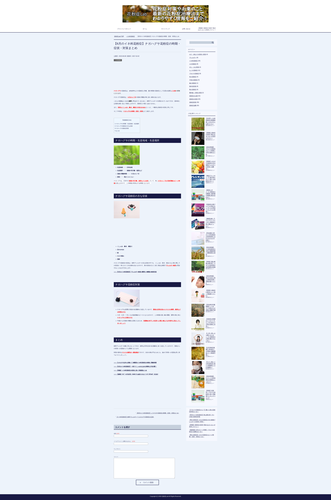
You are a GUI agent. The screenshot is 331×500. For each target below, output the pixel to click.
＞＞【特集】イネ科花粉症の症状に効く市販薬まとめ (130, 370)
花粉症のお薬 (193, 96)
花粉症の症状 (193, 99)
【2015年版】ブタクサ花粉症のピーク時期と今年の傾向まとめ (210, 150)
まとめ (117, 130)
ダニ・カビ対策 (194, 67)
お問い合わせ (186, 29)
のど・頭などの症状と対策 (197, 54)
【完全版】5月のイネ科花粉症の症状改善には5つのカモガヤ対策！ (210, 236)
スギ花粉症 (192, 64)
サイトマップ (165, 29)
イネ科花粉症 (118, 60)
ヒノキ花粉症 (193, 70)
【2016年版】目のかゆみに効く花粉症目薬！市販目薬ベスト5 (210, 279)
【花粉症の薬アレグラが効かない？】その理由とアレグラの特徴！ (210, 208)
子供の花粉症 (193, 80)
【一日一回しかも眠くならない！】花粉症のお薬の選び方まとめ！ (210, 337)
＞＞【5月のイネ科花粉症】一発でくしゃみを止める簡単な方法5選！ (135, 366)
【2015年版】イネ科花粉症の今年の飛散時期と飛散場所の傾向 (210, 251)
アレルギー (192, 57)
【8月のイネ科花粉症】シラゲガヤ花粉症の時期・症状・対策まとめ (157, 413)
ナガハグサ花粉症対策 (122, 128)
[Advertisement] (147, 74)
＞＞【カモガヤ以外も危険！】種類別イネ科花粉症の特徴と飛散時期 (135, 362)
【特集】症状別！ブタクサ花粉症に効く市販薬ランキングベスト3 (210, 394)
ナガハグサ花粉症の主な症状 (124, 126)
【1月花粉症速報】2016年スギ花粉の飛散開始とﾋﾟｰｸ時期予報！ (210, 351)
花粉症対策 (192, 102)
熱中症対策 (192, 86)
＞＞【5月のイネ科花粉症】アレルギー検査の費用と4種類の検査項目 (135, 272)
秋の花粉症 (192, 89)
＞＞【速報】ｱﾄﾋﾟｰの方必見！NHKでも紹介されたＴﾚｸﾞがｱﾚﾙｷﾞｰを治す (136, 374)
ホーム (145, 29)
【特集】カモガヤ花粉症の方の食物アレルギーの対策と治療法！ (210, 165)
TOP (120, 36)
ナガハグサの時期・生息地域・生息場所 (127, 123)
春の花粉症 (192, 83)
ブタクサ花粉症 (194, 73)
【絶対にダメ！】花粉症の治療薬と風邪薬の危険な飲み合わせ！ (210, 193)
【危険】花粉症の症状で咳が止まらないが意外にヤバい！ (207, 29)
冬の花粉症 (192, 76)
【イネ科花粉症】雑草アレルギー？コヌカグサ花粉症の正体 (135, 417)
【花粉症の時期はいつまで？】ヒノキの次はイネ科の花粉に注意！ (210, 322)
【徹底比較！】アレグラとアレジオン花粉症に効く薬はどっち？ (210, 222)
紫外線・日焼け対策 (195, 92)
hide (130, 120)
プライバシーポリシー (124, 29)
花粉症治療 (192, 105)
